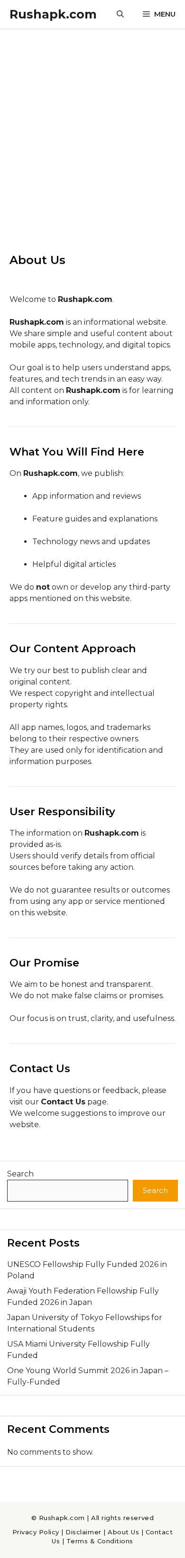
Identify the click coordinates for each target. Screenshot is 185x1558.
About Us (123, 1532)
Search (20, 1173)
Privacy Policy (35, 1532)
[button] (120, 14)
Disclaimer (83, 1532)
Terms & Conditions (99, 1541)
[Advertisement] (92, 125)
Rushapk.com (53, 14)
